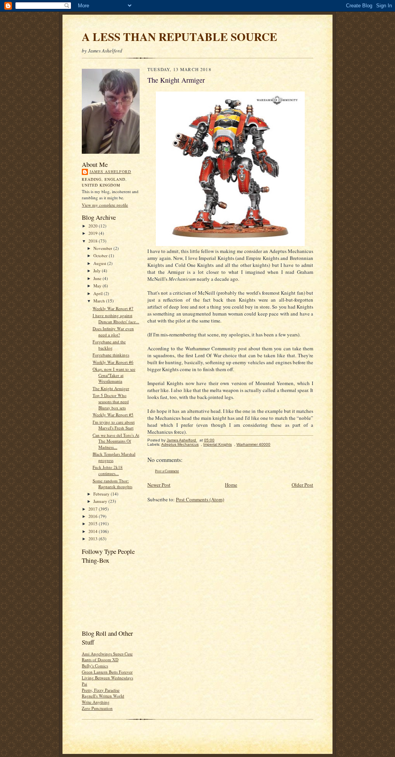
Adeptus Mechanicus (180, 444)
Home (231, 484)
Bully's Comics (95, 666)
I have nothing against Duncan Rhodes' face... (116, 318)
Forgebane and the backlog (109, 345)
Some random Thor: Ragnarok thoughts (112, 484)
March (99, 301)
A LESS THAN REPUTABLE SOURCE (179, 36)
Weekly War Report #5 (113, 415)
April (98, 293)
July (97, 270)
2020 (93, 226)
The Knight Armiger (111, 388)
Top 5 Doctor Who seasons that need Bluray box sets (111, 401)
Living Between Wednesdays (107, 678)
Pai (84, 684)
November (103, 248)
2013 (93, 538)
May (98, 286)
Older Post (302, 484)
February (102, 494)
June (98, 278)
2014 (93, 531)
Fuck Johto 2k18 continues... (108, 470)
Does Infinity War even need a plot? (113, 332)
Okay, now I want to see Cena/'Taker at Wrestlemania (114, 375)
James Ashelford (110, 171)
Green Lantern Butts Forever (107, 672)
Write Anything (96, 702)
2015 (93, 523)
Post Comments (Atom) (200, 499)
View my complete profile (105, 205)
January (100, 501)
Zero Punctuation (97, 708)
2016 (93, 516)
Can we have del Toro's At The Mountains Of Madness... (116, 441)
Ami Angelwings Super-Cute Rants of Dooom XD (107, 657)
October (101, 255)
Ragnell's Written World (103, 696)
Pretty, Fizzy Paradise (101, 690)
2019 (93, 233)
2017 (93, 509)
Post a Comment (167, 471)
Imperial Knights (217, 444)
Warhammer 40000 (253, 444)
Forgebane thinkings (111, 355)
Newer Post (158, 484)
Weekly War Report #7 (113, 308)
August (100, 263)
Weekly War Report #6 (113, 362)
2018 (93, 241)
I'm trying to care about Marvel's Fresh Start (114, 425)
